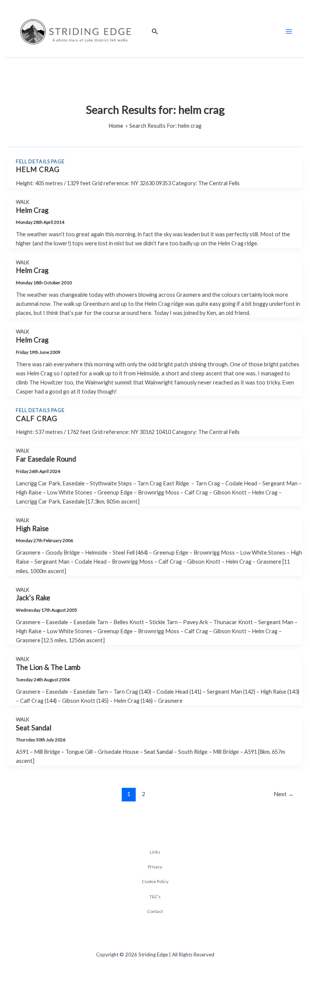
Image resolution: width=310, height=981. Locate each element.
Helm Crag (38, 169)
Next (284, 793)
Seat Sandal (33, 728)
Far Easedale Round (46, 459)
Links (155, 851)
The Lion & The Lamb (48, 667)
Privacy (155, 866)
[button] (155, 31)
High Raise (32, 528)
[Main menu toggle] (289, 31)
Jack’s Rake (33, 598)
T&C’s (155, 896)
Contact (155, 911)
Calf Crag (36, 418)
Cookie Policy (155, 881)
